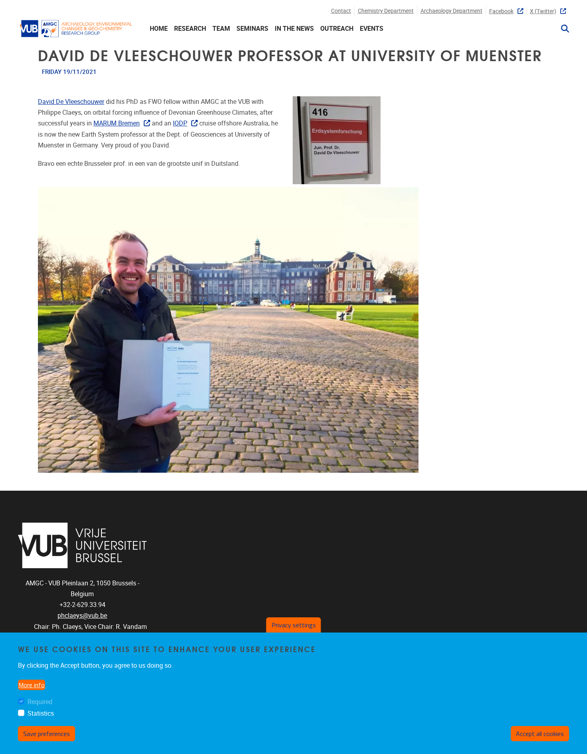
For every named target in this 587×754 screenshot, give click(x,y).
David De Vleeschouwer (71, 101)
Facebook (501, 11)
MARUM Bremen (116, 123)
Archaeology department (451, 11)
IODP (180, 123)
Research (190, 28)
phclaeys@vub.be (82, 615)
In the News (294, 28)
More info (31, 685)
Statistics (41, 713)
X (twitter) (543, 11)
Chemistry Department (386, 11)
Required (40, 702)
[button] (562, 29)
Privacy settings (294, 625)
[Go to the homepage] (76, 28)
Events (371, 28)
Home (159, 28)
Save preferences (46, 733)
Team (221, 28)
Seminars (252, 28)
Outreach (336, 28)
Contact (341, 11)
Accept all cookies (540, 733)
